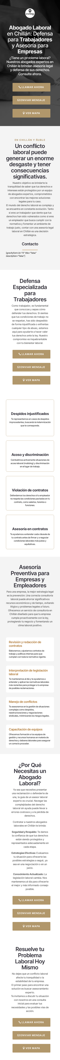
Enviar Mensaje (33, 100)
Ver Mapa (33, 113)
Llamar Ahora (33, 87)
